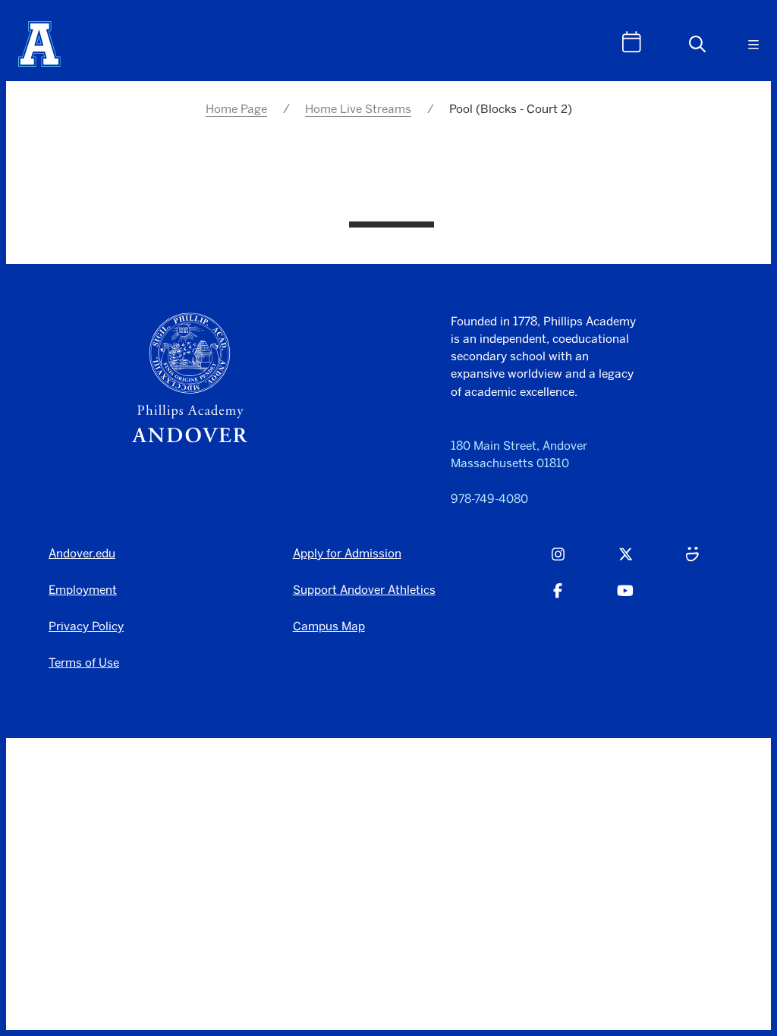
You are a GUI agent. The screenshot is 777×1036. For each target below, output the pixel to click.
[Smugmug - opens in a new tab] (692, 562)
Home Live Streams (358, 109)
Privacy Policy (86, 626)
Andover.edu (82, 553)
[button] (697, 44)
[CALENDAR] (631, 42)
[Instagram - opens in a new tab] (558, 562)
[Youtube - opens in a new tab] (625, 598)
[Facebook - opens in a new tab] (557, 598)
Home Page (236, 109)
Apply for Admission (347, 553)
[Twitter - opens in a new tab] (625, 562)
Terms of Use (84, 662)
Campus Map (329, 626)
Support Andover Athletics (364, 589)
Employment (83, 589)
